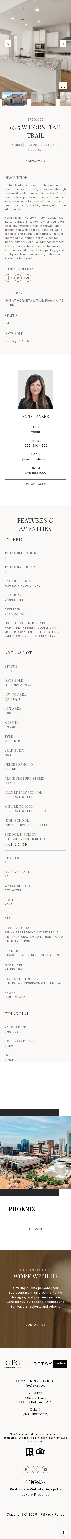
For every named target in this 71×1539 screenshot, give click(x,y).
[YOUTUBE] (45, 1469)
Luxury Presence (36, 1494)
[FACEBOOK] (25, 1469)
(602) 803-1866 (35, 445)
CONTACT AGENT (35, 484)
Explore (35, 1228)
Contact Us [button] (35, 161)
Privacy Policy (53, 1514)
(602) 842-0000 (36, 1385)
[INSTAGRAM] (35, 1469)
